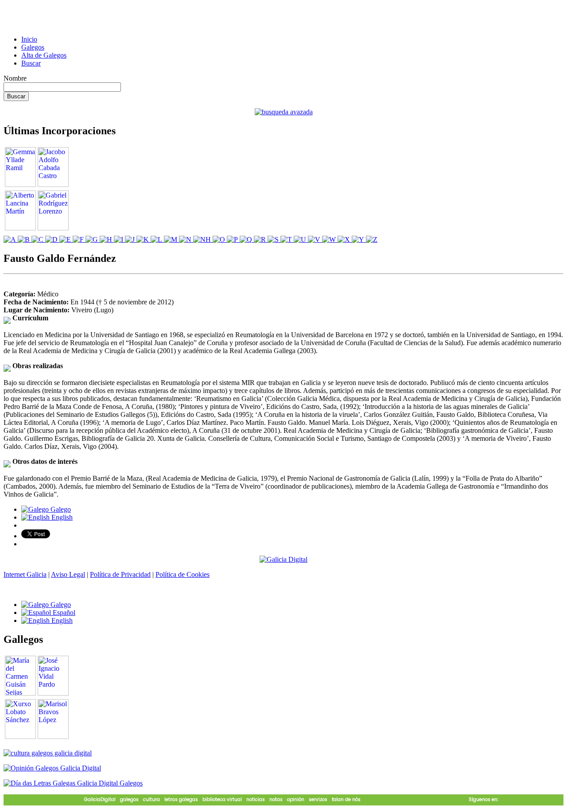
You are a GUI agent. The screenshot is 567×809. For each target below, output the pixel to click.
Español (63, 612)
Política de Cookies (182, 574)
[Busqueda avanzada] (284, 112)
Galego (60, 509)
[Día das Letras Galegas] (73, 783)
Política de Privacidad (120, 574)
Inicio (29, 39)
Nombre (15, 78)
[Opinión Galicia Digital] (52, 768)
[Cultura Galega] (48, 753)
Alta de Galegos (43, 55)
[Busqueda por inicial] (11, 239)
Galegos (32, 47)
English (61, 517)
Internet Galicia (25, 574)
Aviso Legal (68, 574)
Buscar (31, 63)
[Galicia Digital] (283, 559)
